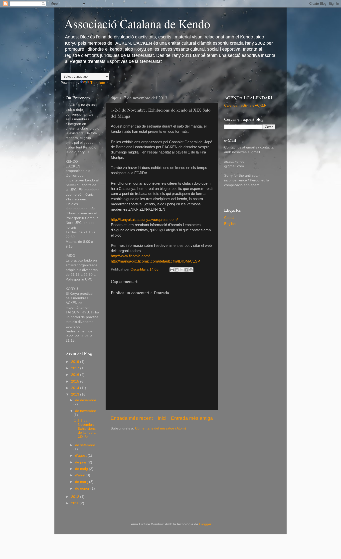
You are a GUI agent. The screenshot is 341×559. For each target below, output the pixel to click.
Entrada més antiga (192, 418)
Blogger (205, 524)
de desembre (85, 400)
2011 (75, 503)
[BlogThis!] (176, 269)
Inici (162, 418)
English (230, 224)
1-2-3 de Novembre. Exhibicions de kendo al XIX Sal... (85, 429)
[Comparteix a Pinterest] (190, 269)
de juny (81, 462)
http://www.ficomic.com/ (130, 256)
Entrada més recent (132, 418)
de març (82, 482)
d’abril (80, 475)
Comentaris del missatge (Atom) (160, 428)
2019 (75, 362)
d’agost (81, 455)
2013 (75, 394)
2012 (75, 497)
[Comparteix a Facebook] (186, 269)
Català (229, 218)
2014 (75, 388)
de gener (82, 488)
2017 (75, 368)
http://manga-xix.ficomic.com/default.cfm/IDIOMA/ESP (155, 261)
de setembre (85, 445)
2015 (75, 381)
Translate (97, 83)
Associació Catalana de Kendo (137, 23)
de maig (82, 469)
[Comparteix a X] (181, 269)
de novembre (85, 411)
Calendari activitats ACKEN (245, 105)
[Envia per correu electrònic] (172, 269)
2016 (75, 375)
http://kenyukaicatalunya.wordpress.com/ (144, 220)
